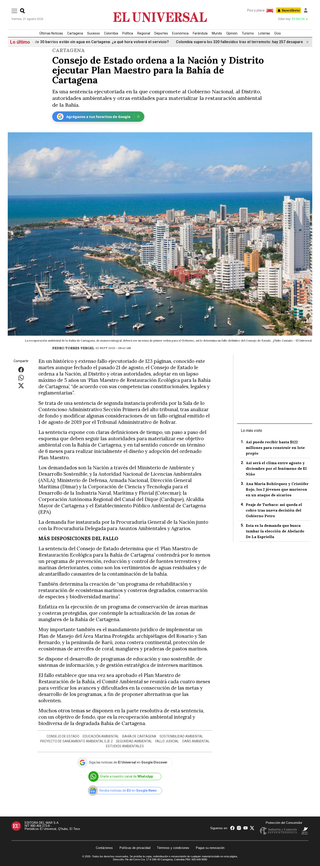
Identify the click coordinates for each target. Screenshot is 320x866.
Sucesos (93, 33)
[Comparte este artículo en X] (21, 385)
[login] (306, 10)
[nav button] (14, 11)
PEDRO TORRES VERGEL (73, 348)
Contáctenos (104, 847)
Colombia (111, 33)
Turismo (248, 33)
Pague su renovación (210, 847)
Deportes (161, 33)
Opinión (232, 33)
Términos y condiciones (173, 847)
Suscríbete (291, 10)
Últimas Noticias (51, 33)
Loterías (264, 33)
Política (127, 33)
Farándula (200, 33)
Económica (180, 33)
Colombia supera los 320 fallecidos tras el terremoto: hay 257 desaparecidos (223, 42)
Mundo (217, 33)
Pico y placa (255, 10)
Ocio (277, 33)
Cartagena (75, 33)
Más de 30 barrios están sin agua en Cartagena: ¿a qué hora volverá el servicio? (76, 42)
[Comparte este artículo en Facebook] (21, 369)
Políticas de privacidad (134, 847)
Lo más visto (251, 430)
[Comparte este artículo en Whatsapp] (21, 377)
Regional (143, 33)
